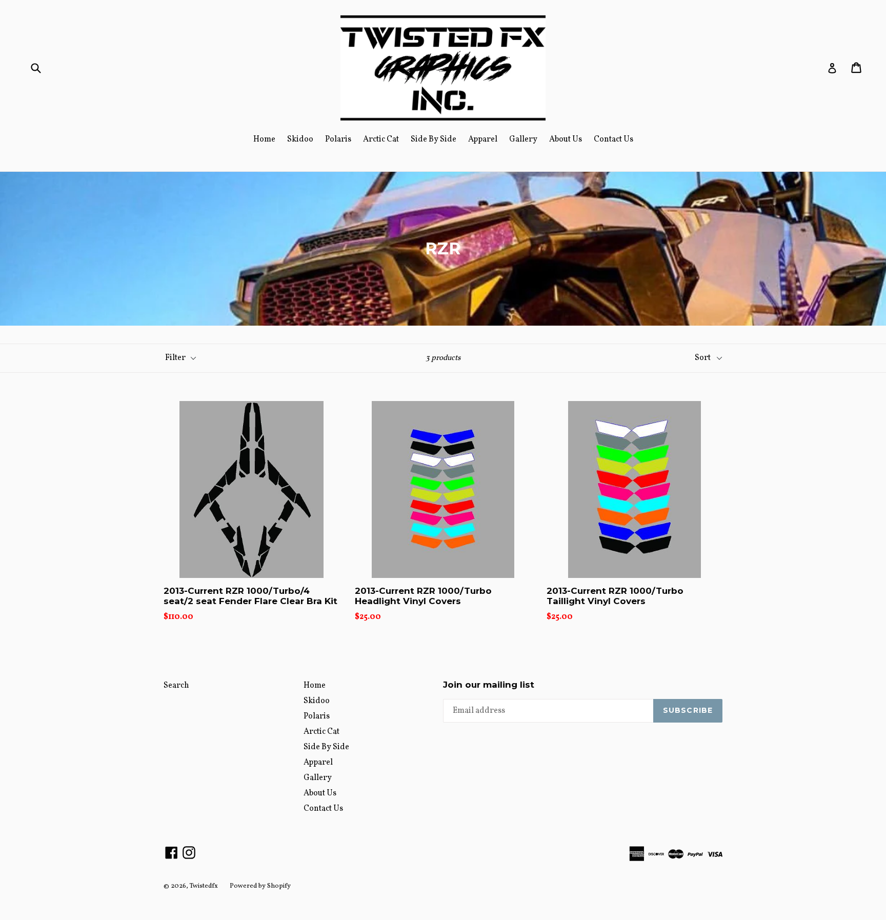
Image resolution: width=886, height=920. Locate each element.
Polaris (338, 139)
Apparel (482, 139)
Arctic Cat (381, 139)
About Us (565, 139)
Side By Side (433, 139)
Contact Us (613, 139)
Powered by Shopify (260, 886)
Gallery (523, 139)
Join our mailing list (488, 684)
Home (264, 139)
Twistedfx (204, 886)
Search (176, 685)
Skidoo (300, 139)
